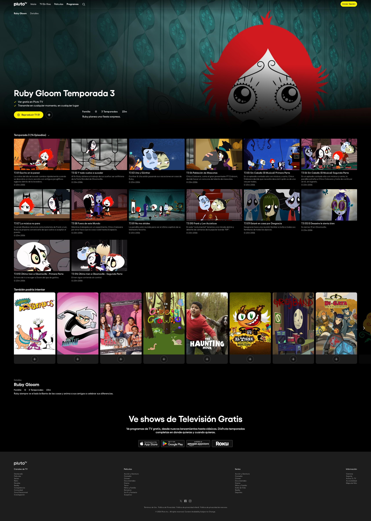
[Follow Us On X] (180, 501)
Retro (16, 481)
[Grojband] (293, 328)
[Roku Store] (222, 443)
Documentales (130, 481)
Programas (73, 4)
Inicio (33, 4)
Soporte (349, 476)
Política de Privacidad (166, 507)
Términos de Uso (150, 507)
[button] (32, 135)
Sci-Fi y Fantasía (130, 492)
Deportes (238, 492)
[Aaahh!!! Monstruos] (34, 328)
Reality (16, 485)
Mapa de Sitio (351, 483)
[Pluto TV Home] (20, 4)
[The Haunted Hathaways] (121, 328)
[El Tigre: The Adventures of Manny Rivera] (250, 328)
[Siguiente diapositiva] (364, 328)
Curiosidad (18, 490)
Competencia (19, 488)
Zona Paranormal (21, 492)
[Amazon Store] (198, 443)
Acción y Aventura (131, 474)
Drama (126, 483)
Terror (126, 485)
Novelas (17, 483)
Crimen (127, 479)
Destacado (18, 474)
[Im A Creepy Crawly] (164, 328)
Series (16, 479)
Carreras (349, 474)
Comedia (127, 476)
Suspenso (128, 495)
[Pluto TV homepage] (20, 463)
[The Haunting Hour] (207, 328)
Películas (58, 4)
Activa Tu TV (351, 479)
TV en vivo (45, 4)
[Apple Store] (148, 443)
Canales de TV (21, 469)
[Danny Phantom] (78, 328)
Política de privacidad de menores (213, 507)
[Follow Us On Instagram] (190, 501)
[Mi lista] (49, 114)
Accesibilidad (351, 481)
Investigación (19, 495)
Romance (127, 490)
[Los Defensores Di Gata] (336, 328)
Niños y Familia (130, 488)
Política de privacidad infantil (187, 507)
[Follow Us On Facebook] (185, 501)
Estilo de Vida (240, 488)
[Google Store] (172, 443)
